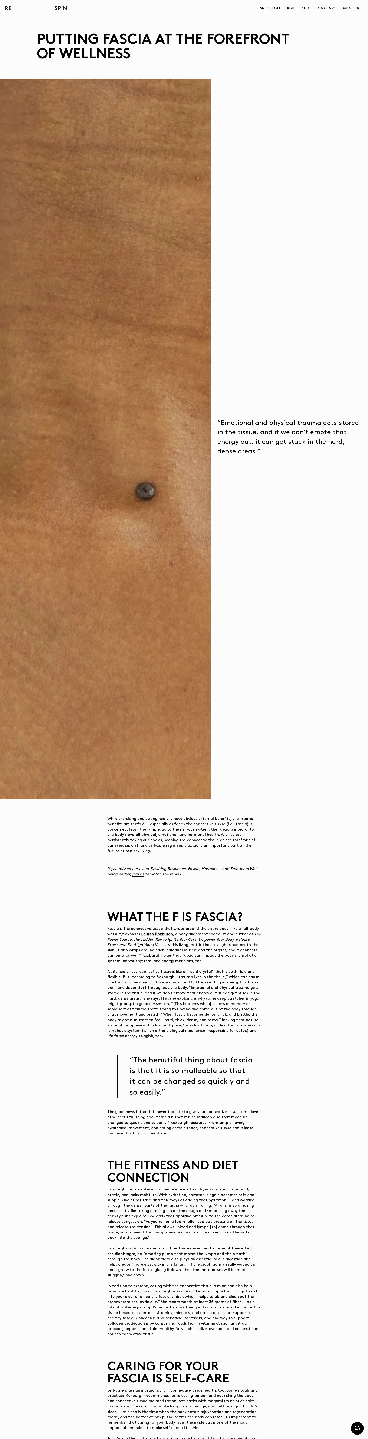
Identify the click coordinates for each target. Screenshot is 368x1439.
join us (138, 874)
